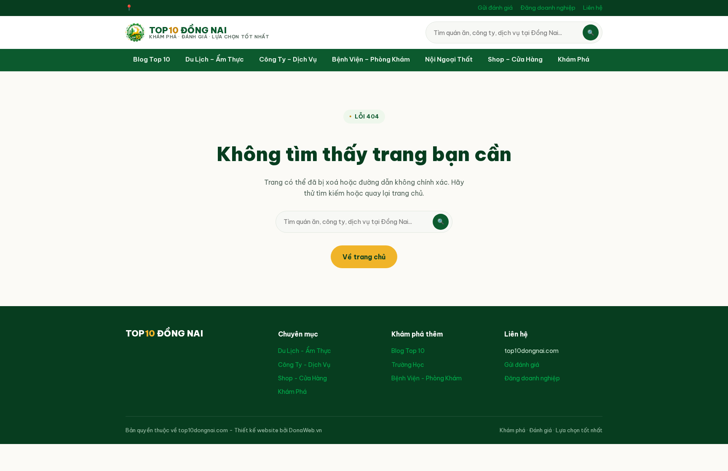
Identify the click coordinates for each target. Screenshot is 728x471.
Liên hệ (592, 7)
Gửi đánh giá (495, 7)
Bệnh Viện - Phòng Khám (426, 378)
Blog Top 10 (151, 59)
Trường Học (407, 365)
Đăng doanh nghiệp (547, 7)
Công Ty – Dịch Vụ (288, 59)
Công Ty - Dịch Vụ (304, 365)
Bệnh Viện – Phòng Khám (371, 59)
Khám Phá (573, 59)
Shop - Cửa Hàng (302, 378)
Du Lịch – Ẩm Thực (214, 59)
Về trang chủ (364, 257)
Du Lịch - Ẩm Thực (304, 351)
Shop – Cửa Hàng (515, 59)
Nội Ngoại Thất (449, 59)
